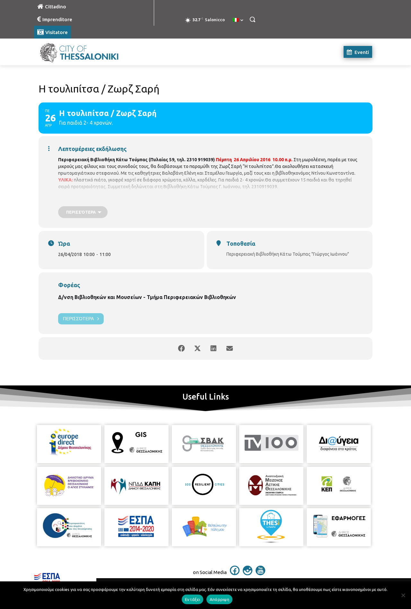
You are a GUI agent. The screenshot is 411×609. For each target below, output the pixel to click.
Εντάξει (192, 599)
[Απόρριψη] (403, 595)
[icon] (234, 573)
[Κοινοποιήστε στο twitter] (197, 348)
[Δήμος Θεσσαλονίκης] (85, 52)
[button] (252, 19)
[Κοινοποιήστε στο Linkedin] (214, 348)
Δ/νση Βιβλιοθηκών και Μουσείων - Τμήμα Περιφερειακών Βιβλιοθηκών (147, 297)
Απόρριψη (219, 599)
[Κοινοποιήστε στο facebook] (181, 348)
